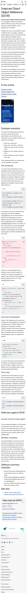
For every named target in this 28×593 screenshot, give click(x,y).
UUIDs (16, 453)
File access (5, 372)
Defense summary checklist (9, 94)
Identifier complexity (9, 438)
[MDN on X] (7, 542)
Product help (4, 562)
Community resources (6, 572)
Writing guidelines (5, 574)
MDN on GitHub (5, 580)
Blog (2, 552)
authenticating (4, 39)
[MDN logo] (4, 535)
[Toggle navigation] (25, 1)
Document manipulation (10, 317)
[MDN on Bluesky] (4, 542)
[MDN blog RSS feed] (12, 542)
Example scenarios (7, 89)
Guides (3, 592)
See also (4, 96)
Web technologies (6, 587)
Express (13, 211)
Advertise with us (5, 557)
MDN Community (5, 569)
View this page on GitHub (8, 517)
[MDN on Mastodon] (10, 542)
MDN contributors (11, 515)
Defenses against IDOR (8, 92)
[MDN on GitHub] (2, 542)
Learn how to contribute (8, 509)
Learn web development (7, 589)
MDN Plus (3, 560)
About (2, 549)
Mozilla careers (5, 554)
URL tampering (7, 166)
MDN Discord (4, 577)
